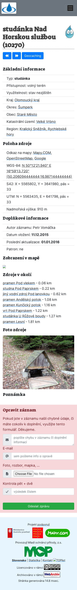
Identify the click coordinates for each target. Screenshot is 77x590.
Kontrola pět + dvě (18, 483)
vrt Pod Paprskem (17, 311)
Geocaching (32, 56)
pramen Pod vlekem (19, 283)
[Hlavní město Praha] (38, 532)
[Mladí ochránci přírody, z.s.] (38, 551)
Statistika (34, 560)
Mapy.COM (42, 153)
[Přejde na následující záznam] (16, 55)
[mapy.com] (57, 532)
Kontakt (48, 560)
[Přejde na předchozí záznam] (7, 55)
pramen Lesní (14, 322)
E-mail (8, 448)
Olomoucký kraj (27, 100)
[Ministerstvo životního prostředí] (19, 532)
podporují (43, 524)
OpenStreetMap (20, 158)
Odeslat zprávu (38, 506)
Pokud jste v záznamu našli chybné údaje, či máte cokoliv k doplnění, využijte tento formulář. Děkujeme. (38, 424)
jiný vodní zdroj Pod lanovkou (26, 294)
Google (40, 158)
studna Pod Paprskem (20, 288)
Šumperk (25, 107)
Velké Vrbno (46, 121)
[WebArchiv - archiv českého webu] (52, 575)
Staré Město (27, 114)
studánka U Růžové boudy (24, 316)
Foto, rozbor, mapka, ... (21, 465)
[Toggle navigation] (70, 8)
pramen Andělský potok (22, 299)
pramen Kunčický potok (22, 305)
